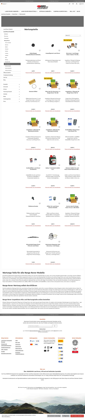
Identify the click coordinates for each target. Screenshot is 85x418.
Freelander (6, 38)
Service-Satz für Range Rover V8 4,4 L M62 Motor (72, 207)
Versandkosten (39, 387)
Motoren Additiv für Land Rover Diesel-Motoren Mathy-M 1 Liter (72, 168)
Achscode (5, 86)
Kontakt (3, 351)
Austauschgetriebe (8, 68)
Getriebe (6, 51)
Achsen (5, 89)
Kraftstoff (6, 55)
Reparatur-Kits (7, 61)
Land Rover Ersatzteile (8, 31)
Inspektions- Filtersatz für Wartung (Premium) (33, 130)
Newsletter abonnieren (6, 353)
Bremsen (6, 44)
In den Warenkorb (33, 73)
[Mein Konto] (76, 4)
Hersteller (5, 84)
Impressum (17, 344)
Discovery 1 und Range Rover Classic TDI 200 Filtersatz (72, 54)
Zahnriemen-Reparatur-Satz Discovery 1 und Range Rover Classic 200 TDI (52, 245)
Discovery (6, 36)
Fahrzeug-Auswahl (7, 91)
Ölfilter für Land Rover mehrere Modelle (53, 207)
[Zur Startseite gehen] (42, 7)
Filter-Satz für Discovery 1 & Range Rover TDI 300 (52, 92)
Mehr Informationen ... (6, 416)
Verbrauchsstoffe (8, 66)
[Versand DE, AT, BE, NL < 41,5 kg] (60, 351)
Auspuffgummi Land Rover (53, 53)
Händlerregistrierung (5, 347)
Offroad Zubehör (7, 72)
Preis (4, 101)
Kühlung (6, 59)
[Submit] (54, 326)
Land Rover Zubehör (8, 29)
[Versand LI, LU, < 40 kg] (60, 354)
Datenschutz (18, 346)
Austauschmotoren (8, 70)
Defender (6, 33)
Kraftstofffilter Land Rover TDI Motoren (33, 168)
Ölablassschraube (33, 206)
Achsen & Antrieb (8, 42)
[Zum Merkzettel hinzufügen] (40, 50)
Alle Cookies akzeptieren (77, 415)
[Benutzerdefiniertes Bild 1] (32, 341)
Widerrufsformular (19, 350)
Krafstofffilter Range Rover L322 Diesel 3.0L (72, 130)
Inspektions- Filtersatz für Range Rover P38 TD (72, 92)
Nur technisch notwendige (54, 415)
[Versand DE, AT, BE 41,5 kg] (60, 358)
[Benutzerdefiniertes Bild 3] (34, 344)
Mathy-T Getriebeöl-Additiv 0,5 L (53, 168)
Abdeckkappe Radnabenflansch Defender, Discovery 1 (33, 54)
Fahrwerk (6, 49)
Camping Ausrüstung (8, 75)
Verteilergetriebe (7, 98)
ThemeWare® (55, 388)
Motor (6, 57)
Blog (4, 79)
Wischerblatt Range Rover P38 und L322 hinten (33, 245)
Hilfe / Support (4, 349)
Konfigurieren (66, 415)
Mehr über (17, 342)
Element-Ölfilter (33, 91)
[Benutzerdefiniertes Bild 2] (38, 341)
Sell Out (5, 77)
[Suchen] (69, 4)
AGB (55, 330)
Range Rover (7, 40)
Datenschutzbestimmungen (35, 330)
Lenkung (6, 53)
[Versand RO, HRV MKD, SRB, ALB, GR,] (60, 361)
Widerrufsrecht (18, 348)
